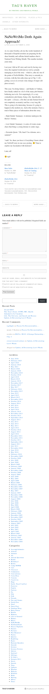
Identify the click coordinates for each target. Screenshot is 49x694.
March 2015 (15, 397)
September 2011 (17, 442)
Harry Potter (15, 610)
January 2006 (16, 513)
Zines (13, 681)
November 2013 (17, 413)
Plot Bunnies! (16, 633)
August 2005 (16, 523)
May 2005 (14, 529)
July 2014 (14, 405)
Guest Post (15, 606)
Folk (12, 596)
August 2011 (16, 444)
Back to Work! (9, 29)
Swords (13, 663)
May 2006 (14, 505)
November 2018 (17, 373)
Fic (12, 592)
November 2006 (17, 497)
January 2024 (16, 365)
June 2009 (15, 462)
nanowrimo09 (17, 191)
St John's (14, 657)
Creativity (15, 580)
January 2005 (16, 537)
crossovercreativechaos (15, 341)
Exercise (14, 586)
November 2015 (17, 391)
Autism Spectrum (17, 557)
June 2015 (15, 393)
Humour (14, 614)
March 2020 (15, 369)
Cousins (14, 578)
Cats (12, 568)
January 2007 (16, 493)
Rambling (14, 639)
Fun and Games (16, 600)
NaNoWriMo (32, 189)
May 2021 (14, 367)
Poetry (13, 635)
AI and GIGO (9, 310)
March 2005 (15, 533)
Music (13, 620)
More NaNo (41, 29)
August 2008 (16, 474)
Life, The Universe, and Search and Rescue (20, 316)
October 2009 (16, 458)
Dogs (13, 582)
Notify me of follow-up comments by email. (23, 284)
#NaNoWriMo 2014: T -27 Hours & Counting (33, 169)
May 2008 (14, 478)
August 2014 (16, 403)
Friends (14, 598)
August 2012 (16, 432)
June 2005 (15, 527)
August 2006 (16, 499)
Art (12, 555)
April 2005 (15, 531)
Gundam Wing (16, 608)
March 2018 (15, 379)
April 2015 (15, 395)
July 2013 (14, 422)
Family (13, 588)
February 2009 (16, 466)
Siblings (14, 655)
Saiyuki (14, 645)
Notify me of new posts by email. (18, 287)
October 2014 (16, 401)
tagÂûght (10, 326)
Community (15, 572)
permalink (22, 193)
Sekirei (13, 651)
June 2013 (15, 424)
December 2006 (17, 495)
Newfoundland (16, 625)
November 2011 (17, 438)
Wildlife (14, 673)
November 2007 (17, 489)
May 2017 (14, 387)
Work (13, 675)
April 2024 (15, 363)
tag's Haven (24, 5)
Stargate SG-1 (16, 659)
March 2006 (15, 509)
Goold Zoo (15, 602)
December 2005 (17, 515)
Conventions (16, 574)
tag (7, 45)
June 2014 (15, 407)
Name (5, 253)
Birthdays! (15, 562)
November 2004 (17, 542)
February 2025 (16, 361)
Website (5, 268)
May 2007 (14, 491)
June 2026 (15, 359)
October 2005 (16, 519)
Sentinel (14, 653)
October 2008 (16, 472)
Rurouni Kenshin (17, 643)
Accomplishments (17, 549)
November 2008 (17, 470)
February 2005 (16, 535)
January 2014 (16, 411)
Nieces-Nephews (17, 627)
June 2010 (15, 450)
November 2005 (17, 517)
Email (5, 260)
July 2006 (14, 501)
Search (42, 301)
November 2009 (17, 456)
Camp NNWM (16, 566)
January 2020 (16, 371)
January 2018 (16, 381)
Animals (14, 553)
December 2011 (17, 436)
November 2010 (17, 448)
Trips (13, 665)
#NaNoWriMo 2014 (11, 179)
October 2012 (16, 430)
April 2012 (15, 434)
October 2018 (16, 375)
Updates (14, 667)
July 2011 (14, 446)
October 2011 (16, 440)
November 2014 (17, 399)
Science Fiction (17, 649)
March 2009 (15, 464)
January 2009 (16, 468)
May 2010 (14, 452)
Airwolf (14, 551)
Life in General (16, 616)
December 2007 (17, 487)
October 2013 (16, 415)
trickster (32, 191)
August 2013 (16, 420)
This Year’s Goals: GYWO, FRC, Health (18, 312)
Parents (13, 629)
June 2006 (15, 503)
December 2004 (17, 539)
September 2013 (17, 418)
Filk (12, 594)
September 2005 (17, 521)
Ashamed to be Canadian (13, 314)
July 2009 (14, 460)
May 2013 (14, 426)
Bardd (13, 559)
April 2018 (15, 377)
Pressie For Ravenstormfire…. (28, 326)
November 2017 (17, 383)
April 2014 (15, 409)
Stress (13, 661)
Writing (14, 677)
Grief (13, 604)
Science (14, 647)
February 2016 (16, 389)
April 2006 (15, 507)
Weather (14, 669)
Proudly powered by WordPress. (35, 689)
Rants (13, 641)
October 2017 (16, 385)
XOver (13, 679)
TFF (25, 191)
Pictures (14, 631)
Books (13, 564)
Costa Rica (15, 576)
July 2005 (14, 525)
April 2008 (15, 481)
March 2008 (15, 483)
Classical (14, 570)
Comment (7, 228)
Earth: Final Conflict (19, 584)
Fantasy (14, 590)
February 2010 (16, 454)
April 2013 (15, 428)
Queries (14, 637)
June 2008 (15, 476)
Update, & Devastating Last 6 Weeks (18, 318)
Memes (13, 618)
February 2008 (16, 485)
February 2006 (16, 511)
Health (13, 612)
